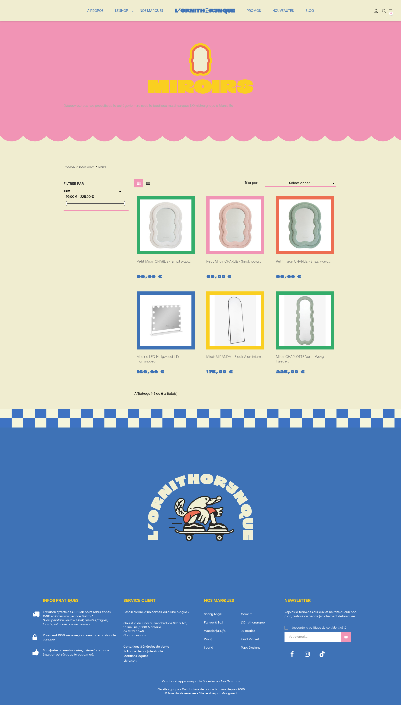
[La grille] (138, 183)
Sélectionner (312, 183)
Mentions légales (135, 656)
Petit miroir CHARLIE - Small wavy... (303, 261)
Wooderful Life (215, 631)
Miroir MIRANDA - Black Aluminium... (234, 357)
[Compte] (376, 11)
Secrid (208, 647)
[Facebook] (292, 654)
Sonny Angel (213, 614)
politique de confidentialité (327, 628)
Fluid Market (250, 639)
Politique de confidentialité (143, 651)
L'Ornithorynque (253, 622)
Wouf (208, 639)
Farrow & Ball (213, 622)
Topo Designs (250, 647)
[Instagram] (307, 654)
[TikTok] (322, 654)
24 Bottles (248, 631)
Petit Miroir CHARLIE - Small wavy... (164, 261)
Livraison (129, 660)
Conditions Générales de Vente (146, 646)
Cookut (246, 614)
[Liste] (148, 183)
